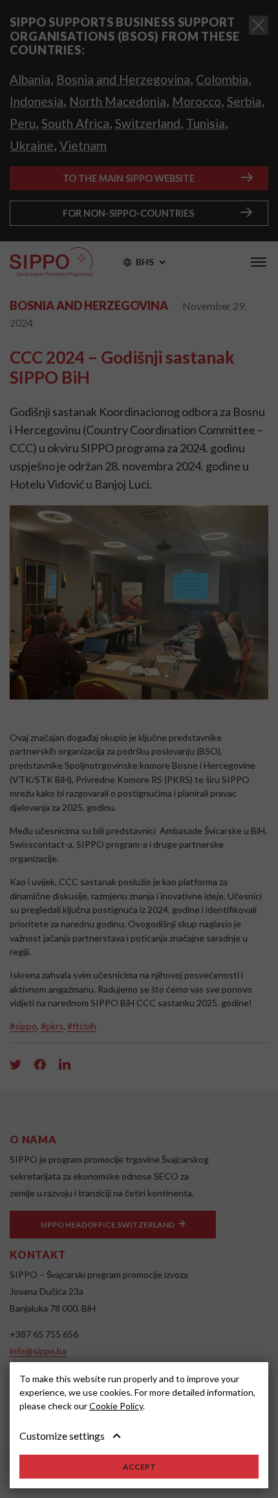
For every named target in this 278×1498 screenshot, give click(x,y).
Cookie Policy (116, 1405)
